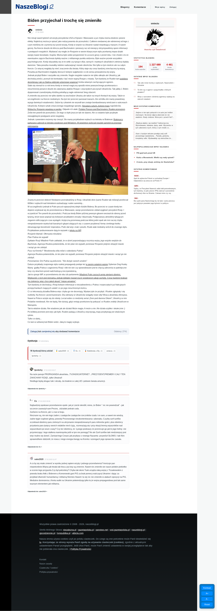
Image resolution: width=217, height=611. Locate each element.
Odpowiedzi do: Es (34, 447)
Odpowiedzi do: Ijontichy (36, 389)
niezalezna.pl (69, 530)
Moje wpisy (160, 7)
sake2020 (38, 459)
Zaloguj (173, 7)
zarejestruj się (48, 331)
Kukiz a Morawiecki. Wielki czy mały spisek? (155, 157)
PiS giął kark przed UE (146, 153)
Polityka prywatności (48, 572)
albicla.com (78, 533)
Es (35, 401)
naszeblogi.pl (138, 530)
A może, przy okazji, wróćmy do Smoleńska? (155, 162)
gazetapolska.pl (86, 530)
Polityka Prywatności (80, 549)
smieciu (38, 30)
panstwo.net (102, 530)
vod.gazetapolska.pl (120, 530)
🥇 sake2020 (62, 351)
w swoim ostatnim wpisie (97, 264)
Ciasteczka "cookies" (48, 568)
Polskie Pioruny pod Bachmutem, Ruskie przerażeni (102, 109)
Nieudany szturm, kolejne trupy (96, 106)
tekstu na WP (75, 230)
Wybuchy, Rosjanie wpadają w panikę (45, 109)
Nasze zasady (45, 564)
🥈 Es (76, 351)
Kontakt (42, 559)
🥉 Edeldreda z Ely (93, 351)
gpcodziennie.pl (47, 533)
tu (40, 542)
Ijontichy (36, 356)
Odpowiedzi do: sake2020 (37, 491)
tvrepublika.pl (63, 533)
